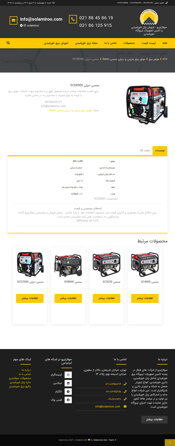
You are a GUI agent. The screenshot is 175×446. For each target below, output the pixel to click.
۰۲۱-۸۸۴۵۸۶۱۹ (113, 384)
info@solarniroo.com (107, 407)
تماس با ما (110, 43)
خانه (165, 59)
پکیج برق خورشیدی (20, 386)
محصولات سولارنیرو (20, 378)
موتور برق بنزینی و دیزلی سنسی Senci (70, 110)
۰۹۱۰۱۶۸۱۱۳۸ (114, 399)
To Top (170, 442)
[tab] (160, 150)
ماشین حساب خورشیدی (153, 53)
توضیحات (160, 150)
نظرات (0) (145, 150)
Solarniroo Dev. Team (103, 440)
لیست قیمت (149, 43)
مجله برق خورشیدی (86, 43)
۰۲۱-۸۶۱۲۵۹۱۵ (113, 392)
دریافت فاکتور (125, 53)
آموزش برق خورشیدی (56, 43)
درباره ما (26, 370)
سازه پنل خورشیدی (20, 382)
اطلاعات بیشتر (145, 298)
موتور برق (154, 59)
